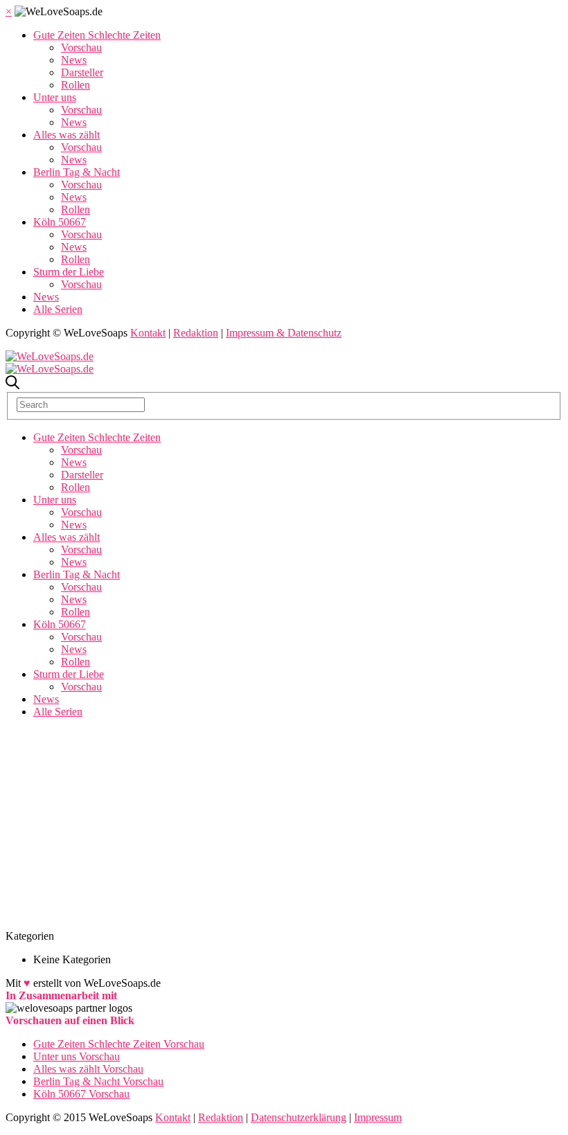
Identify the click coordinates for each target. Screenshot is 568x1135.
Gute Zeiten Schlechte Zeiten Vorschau (118, 1044)
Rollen (75, 85)
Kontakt (148, 333)
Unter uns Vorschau (76, 1056)
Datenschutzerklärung (298, 1117)
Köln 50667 (59, 222)
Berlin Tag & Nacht (76, 172)
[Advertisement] (284, 826)
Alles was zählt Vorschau (88, 1069)
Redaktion (195, 333)
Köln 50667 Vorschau (81, 1094)
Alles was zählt (66, 135)
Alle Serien (57, 309)
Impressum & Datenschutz (283, 333)
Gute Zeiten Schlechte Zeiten (97, 35)
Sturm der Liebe (68, 272)
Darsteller (82, 72)
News (74, 60)
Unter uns (54, 97)
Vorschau (81, 47)
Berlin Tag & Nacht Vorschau (98, 1081)
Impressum (378, 1117)
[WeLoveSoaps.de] (50, 356)
